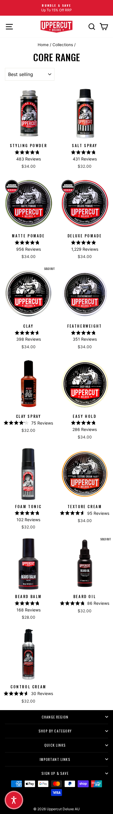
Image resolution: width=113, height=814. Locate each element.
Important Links (55, 759)
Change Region (55, 716)
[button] (14, 800)
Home (43, 44)
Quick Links (55, 745)
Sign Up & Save (55, 773)
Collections (62, 44)
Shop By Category (55, 730)
